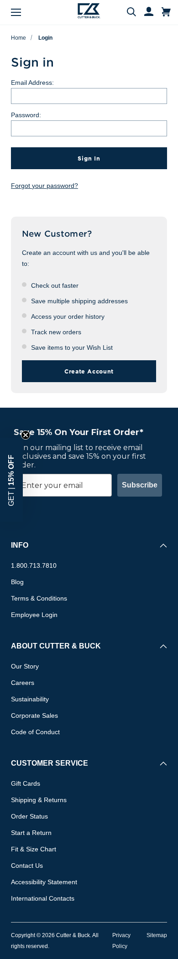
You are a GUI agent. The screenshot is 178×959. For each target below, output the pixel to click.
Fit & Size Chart (33, 849)
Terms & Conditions (39, 598)
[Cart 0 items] (166, 12)
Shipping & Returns (39, 799)
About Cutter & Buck (56, 646)
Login (45, 38)
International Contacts (42, 898)
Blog (17, 582)
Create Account (89, 371)
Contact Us (27, 865)
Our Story (25, 666)
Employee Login (34, 614)
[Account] (144, 12)
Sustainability (30, 699)
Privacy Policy (121, 940)
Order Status (29, 816)
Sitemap (157, 935)
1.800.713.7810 (34, 565)
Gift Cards (25, 783)
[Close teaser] (25, 435)
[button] (11, 480)
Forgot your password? (44, 185)
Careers (22, 682)
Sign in (89, 158)
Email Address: (32, 82)
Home (18, 38)
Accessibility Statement (44, 882)
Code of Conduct (35, 732)
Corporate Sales (34, 715)
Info (19, 545)
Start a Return (31, 832)
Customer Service (49, 763)
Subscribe (139, 485)
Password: (26, 115)
